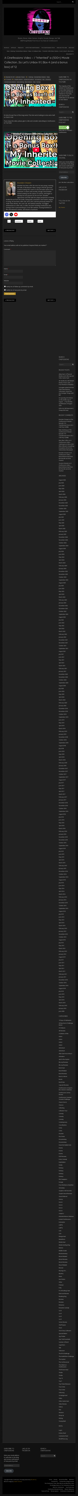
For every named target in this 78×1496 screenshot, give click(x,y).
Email (6, 275)
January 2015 (62, 868)
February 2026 (63, 497)
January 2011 (62, 977)
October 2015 (62, 843)
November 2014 (63, 871)
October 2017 (62, 774)
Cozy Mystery (63, 1125)
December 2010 (63, 980)
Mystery (61, 1273)
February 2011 (63, 974)
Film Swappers (63, 1179)
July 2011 (61, 960)
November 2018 (63, 737)
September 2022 (63, 614)
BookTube (62, 1082)
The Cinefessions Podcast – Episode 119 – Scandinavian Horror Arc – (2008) (66, 423)
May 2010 (61, 997)
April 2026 (61, 491)
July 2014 (61, 883)
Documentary (63, 1139)
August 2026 (62, 480)
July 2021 (61, 654)
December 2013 (63, 903)
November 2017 (63, 771)
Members (71, 1479)
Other (60, 1282)
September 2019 (63, 717)
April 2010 (61, 1000)
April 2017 (61, 791)
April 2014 (61, 891)
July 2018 (61, 748)
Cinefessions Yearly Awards (67, 1491)
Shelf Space (62, 1325)
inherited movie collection (10, 82)
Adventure (62, 1048)
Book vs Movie (63, 1076)
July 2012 (61, 943)
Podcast (61, 1285)
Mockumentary (63, 1253)
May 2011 (61, 965)
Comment (7, 249)
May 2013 (61, 920)
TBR (60, 1348)
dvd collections (38, 79)
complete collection (18, 79)
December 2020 (63, 674)
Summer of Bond (63, 1342)
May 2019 (61, 723)
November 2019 (63, 711)
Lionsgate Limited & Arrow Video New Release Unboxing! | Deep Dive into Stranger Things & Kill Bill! (66, 391)
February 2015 (63, 865)
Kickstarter (62, 1222)
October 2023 (62, 577)
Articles (13, 47)
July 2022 (61, 620)
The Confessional (64, 1362)
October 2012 (62, 937)
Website (6, 281)
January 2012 (62, 954)
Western (61, 1412)
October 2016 (62, 808)
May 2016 (61, 823)
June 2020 (61, 691)
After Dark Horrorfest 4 (65, 1053)
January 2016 (62, 834)
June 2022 (61, 623)
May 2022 (61, 625)
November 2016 (63, 805)
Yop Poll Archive (70, 1487)
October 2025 (62, 508)
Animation (62, 1056)
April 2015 (61, 860)
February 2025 (63, 531)
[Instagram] (7, 214)
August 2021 (62, 651)
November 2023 (63, 574)
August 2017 (62, 780)
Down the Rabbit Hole (65, 1145)
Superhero (62, 1345)
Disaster (61, 1133)
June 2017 (61, 785)
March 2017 (62, 794)
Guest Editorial (63, 1196)
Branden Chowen (21, 77)
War (60, 1410)
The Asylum (62, 1359)
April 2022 (61, 628)
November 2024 (63, 540)
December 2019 (63, 708)
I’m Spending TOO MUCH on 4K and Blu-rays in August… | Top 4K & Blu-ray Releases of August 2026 (66, 401)
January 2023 (62, 603)
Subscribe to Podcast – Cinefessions (66, 131)
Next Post (50, 230)
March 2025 (62, 528)
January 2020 (62, 705)
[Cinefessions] (39, 8)
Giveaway (62, 1188)
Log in (60, 1430)
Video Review (63, 1404)
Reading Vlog (62, 1296)
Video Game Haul (64, 1401)
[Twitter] (11, 214)
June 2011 (61, 963)
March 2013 (62, 925)
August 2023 (62, 583)
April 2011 (61, 968)
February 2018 (63, 763)
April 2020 (61, 697)
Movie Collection (28, 82)
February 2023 (63, 600)
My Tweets (62, 207)
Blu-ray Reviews (63, 1062)
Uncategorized (63, 1395)
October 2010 (62, 982)
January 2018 (62, 765)
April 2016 (61, 825)
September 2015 (63, 845)
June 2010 (61, 994)
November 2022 (63, 608)
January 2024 (62, 568)
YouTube (38, 82)
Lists (60, 1231)
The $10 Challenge (64, 1353)
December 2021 (63, 640)
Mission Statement (69, 1489)
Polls (60, 1288)
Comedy (61, 1113)
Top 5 (60, 1381)
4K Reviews (62, 1031)
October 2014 (62, 874)
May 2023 (61, 591)
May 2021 (61, 660)
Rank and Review (64, 1293)
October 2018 (62, 740)
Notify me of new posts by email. (16, 290)
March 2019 (62, 728)
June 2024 (61, 554)
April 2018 (61, 757)
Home (8, 51)
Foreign (61, 1182)
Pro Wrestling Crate (64, 1290)
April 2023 (61, 594)
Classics (61, 1105)
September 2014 (63, 877)
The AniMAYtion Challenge (66, 1356)
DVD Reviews (62, 1156)
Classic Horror (63, 1102)
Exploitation (62, 1162)
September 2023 (63, 580)
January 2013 (62, 931)
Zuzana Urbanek (64, 463)
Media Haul (62, 1242)
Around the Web (62, 47)
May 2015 (61, 857)
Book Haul (62, 1068)
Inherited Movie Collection (21, 51)
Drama (61, 1148)
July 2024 (61, 551)
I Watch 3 (61, 1213)
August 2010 (62, 988)
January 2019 (62, 734)
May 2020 (61, 694)
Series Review (63, 1322)
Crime (60, 1128)
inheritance (48, 79)
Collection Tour (63, 1111)
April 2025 (61, 525)
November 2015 (63, 840)
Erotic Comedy (63, 1159)
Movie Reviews (63, 1259)
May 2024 (61, 557)
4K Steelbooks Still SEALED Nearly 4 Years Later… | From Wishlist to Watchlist (66, 382)
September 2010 (63, 985)
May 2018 (61, 754)
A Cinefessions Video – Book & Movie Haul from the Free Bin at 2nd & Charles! (66, 456)
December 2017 (63, 768)
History (61, 1199)
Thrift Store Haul (63, 1370)
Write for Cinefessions (32, 47)
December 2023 (63, 571)
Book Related (62, 1071)
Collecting (12, 51)
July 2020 (61, 688)
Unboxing (61, 1392)
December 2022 (63, 605)
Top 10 (61, 1378)
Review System (54, 1491)
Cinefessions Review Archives (55, 1489)
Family (60, 1165)
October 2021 (62, 645)
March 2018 (62, 760)
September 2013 (63, 908)
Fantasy (61, 1168)
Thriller (61, 1372)
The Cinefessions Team (48, 47)
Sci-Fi (60, 1310)
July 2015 (61, 851)
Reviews (6, 47)
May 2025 (61, 523)
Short (60, 1328)
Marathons (62, 1239)
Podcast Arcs (54, 1481)
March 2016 (62, 828)
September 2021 (63, 648)
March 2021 (62, 665)
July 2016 (61, 817)
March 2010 (62, 1002)
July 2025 (61, 517)
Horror (61, 1202)
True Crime (62, 1387)
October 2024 (62, 543)
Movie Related (63, 1256)
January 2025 (62, 534)
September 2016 (63, 811)
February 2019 (63, 731)
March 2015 (62, 863)
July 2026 (61, 483)
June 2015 (61, 854)
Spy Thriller (62, 1336)
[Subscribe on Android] (64, 126)
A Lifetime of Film (63, 1033)
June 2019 (61, 720)
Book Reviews (63, 1073)
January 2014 (62, 900)
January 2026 (62, 500)
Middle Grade (63, 1251)
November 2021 (63, 643)
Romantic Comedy (64, 1308)
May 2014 (61, 888)
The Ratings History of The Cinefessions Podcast (62, 1485)
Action (60, 1036)
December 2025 (63, 503)
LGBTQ (61, 1225)
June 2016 (61, 820)
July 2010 (61, 991)
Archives (71, 47)
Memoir (61, 1248)
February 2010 (63, 1005)
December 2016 (63, 803)
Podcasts (20, 47)
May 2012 (61, 945)
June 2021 (61, 657)
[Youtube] (16, 214)
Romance (61, 1305)
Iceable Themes (18, 1481)
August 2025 (62, 514)
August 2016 (62, 814)
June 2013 (61, 917)
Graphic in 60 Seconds (65, 1191)
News (60, 1276)
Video (34, 82)
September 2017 (63, 777)
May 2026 (61, 488)
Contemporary (63, 1122)
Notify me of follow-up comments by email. (19, 286)
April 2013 (61, 923)
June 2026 (61, 486)
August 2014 (62, 880)
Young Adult (62, 1421)
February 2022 (63, 634)
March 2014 (62, 894)
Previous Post (10, 230)
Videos (29, 51)
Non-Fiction (62, 1279)
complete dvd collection (29, 79)
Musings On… (63, 1271)
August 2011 (62, 957)
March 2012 (62, 948)
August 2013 (62, 911)
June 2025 (61, 520)
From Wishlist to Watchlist (66, 1185)
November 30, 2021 (10, 77)
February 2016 (63, 831)
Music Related (63, 1265)
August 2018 (62, 745)
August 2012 (62, 940)
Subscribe (64, 177)
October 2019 (62, 714)
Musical (61, 1268)
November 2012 (63, 934)
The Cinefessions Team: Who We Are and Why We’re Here (59, 1483)
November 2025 (63, 506)
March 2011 (62, 971)
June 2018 (61, 751)
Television (62, 1350)
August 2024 (62, 548)
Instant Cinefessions (65, 1219)
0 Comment (8, 79)
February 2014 (63, 897)
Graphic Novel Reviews (65, 1193)
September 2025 (63, 511)
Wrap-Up (61, 1415)
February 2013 (63, 928)
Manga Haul (62, 1236)
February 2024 (63, 565)
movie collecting (20, 82)
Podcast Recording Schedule (67, 1481)
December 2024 (63, 537)
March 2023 (62, 597)
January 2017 (62, 800)
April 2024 (61, 560)
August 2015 (62, 848)
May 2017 (61, 788)
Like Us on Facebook (26, 1450)
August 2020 (62, 685)
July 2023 (61, 585)
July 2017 (61, 783)
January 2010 (62, 1008)
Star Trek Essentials (64, 1339)
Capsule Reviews (64, 1085)
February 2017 (63, 797)
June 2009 (61, 1011)
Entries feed (62, 1433)
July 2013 (61, 914)
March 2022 (62, 631)
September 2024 (63, 545)
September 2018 (63, 743)
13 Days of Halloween (65, 1020)
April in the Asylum (64, 1059)
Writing (61, 1418)
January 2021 (62, 671)
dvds (43, 79)
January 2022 (62, 637)
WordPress (33, 1479)
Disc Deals (62, 1136)
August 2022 (62, 617)
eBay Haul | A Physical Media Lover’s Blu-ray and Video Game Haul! (66, 376)
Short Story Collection (65, 1330)
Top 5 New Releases (64, 1384)
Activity (55, 1479)
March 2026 (62, 494)
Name (6, 269)
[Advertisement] (67, 144)
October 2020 (62, 680)
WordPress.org (63, 1439)
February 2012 (63, 951)
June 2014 (61, 885)
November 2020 (63, 677)
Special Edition (63, 1333)
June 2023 (61, 588)
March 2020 (62, 700)
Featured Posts (45, 1491)
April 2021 (61, 663)
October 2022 (62, 611)
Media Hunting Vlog (64, 1245)
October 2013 (62, 905)
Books (60, 1079)
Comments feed (63, 1436)
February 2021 (63, 668)
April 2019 (61, 725)
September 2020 (63, 683)
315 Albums (62, 1028)
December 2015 (63, 837)
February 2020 (63, 703)
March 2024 (62, 563)
